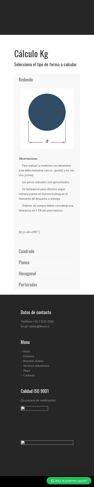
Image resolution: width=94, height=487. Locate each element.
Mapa (26, 370)
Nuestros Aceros (33, 361)
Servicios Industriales (36, 366)
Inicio (26, 351)
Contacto (29, 375)
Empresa (28, 356)
